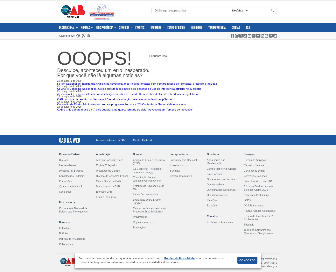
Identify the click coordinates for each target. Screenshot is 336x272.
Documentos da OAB (108, 186)
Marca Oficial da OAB (108, 181)
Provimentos (140, 216)
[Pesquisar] (272, 10)
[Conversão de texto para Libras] (78, 35)
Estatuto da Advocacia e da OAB (148, 187)
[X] (245, 35)
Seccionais (65, 191)
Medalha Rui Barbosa (71, 170)
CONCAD (236, 27)
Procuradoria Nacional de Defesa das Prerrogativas (73, 210)
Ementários (176, 165)
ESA (248, 27)
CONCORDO (247, 260)
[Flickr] (258, 35)
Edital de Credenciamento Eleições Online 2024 (258, 188)
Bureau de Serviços (255, 160)
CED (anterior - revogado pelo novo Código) (147, 170)
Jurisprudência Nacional (183, 160)
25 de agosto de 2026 (69, 81)
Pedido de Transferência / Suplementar (258, 218)
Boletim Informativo (181, 176)
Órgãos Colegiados (106, 165)
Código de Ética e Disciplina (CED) (149, 162)
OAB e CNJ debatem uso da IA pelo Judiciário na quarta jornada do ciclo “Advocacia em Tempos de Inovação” (125, 109)
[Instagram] (236, 35)
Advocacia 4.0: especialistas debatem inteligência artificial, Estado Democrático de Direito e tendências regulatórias (128, 94)
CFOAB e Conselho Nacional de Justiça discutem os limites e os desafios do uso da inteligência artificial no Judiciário (129, 88)
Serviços (124, 27)
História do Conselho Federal (112, 176)
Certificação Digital (254, 170)
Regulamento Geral (144, 222)
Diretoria (63, 160)
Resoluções (139, 227)
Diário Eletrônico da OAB (258, 181)
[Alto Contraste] (88, 35)
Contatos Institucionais (220, 222)
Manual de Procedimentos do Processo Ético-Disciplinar (149, 210)
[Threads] (241, 35)
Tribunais (249, 224)
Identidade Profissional (257, 195)
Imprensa (155, 27)
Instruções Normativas (145, 194)
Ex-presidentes (67, 165)
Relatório (212, 200)
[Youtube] (249, 35)
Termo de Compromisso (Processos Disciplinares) (258, 231)
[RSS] (271, 35)
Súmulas (175, 170)
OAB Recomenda (253, 205)
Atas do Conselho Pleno (109, 160)
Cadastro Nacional (254, 165)
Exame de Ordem (176, 27)
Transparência (217, 27)
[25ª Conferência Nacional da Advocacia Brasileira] (102, 12)
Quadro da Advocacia (71, 186)
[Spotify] (266, 35)
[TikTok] (254, 35)
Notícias (237, 10)
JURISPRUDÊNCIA (104, 27)
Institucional (67, 27)
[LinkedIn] (262, 35)
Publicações (66, 244)
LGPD (247, 200)
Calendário (65, 228)
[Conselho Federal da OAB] (73, 11)
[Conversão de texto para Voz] (84, 35)
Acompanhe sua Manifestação (216, 162)
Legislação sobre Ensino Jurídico (147, 201)
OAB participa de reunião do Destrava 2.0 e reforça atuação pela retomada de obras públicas (114, 99)
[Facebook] (232, 35)
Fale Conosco (214, 174)
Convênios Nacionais (256, 176)
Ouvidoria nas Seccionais (221, 189)
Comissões (65, 181)
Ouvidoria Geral (215, 184)
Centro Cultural (142, 140)
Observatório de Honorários (222, 179)
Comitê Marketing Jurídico (221, 168)
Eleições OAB (104, 191)
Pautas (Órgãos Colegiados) (260, 210)
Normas (85, 27)
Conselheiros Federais (71, 176)
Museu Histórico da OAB (111, 140)
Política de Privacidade (72, 238)
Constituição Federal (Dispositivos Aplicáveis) (147, 179)
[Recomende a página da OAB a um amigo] (275, 35)
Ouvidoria (196, 27)
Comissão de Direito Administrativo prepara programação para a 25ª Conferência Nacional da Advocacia (121, 104)
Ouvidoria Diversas (217, 195)
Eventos (139, 27)
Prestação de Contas (108, 170)
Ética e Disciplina (106, 197)
